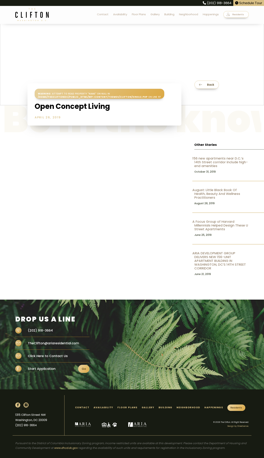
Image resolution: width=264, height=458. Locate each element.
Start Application (41, 368)
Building (169, 14)
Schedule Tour (250, 3)
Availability (120, 14)
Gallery (155, 14)
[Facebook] (17, 405)
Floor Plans (139, 14)
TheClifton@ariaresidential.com (53, 343)
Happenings (211, 14)
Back (210, 85)
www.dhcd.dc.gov (66, 448)
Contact (102, 14)
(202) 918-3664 (218, 3)
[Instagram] (26, 405)
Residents (238, 14)
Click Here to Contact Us (47, 356)
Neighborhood (188, 14)
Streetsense (242, 426)
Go (84, 369)
